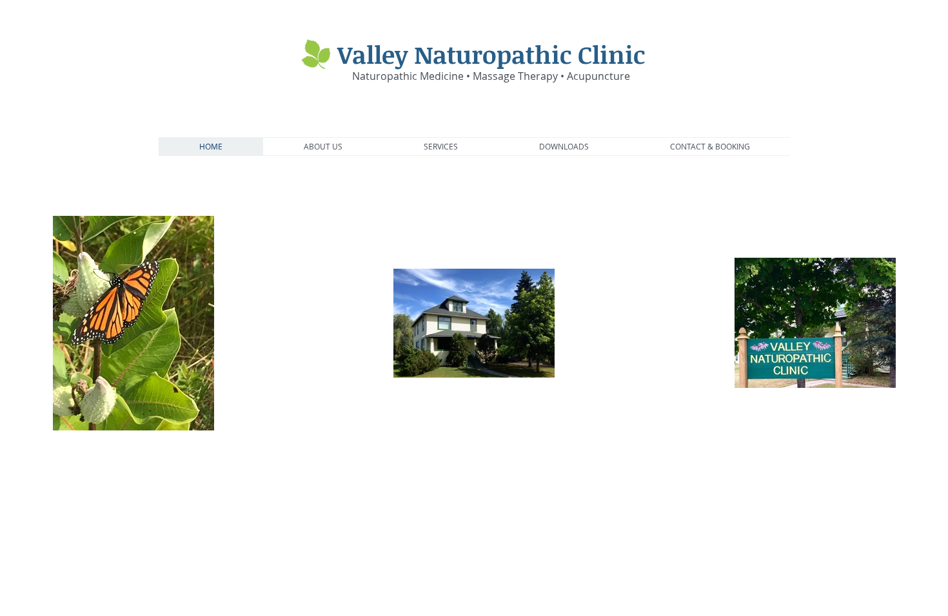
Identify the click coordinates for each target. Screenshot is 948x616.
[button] (323, 146)
